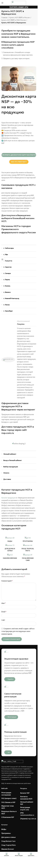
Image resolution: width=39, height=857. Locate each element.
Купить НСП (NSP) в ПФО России (13, 20)
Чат (9, 752)
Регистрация (12, 717)
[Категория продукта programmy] (27, 540)
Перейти (10, 679)
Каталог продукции (8, 498)
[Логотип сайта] (19, 3)
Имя (3, 603)
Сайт (3, 620)
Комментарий (7, 581)
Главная (4, 17)
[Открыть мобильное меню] (2, 3)
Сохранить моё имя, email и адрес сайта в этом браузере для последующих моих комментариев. (17, 631)
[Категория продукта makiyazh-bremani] (9, 557)
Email (3, 612)
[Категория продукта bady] (9, 540)
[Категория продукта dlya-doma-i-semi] (9, 548)
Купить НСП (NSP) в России (19, 17)
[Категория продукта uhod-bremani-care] (27, 558)
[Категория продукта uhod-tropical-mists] (27, 548)
